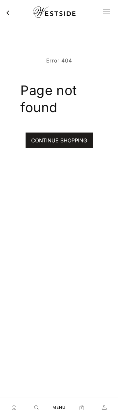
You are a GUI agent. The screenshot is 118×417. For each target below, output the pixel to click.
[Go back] (7, 12)
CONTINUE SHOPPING (59, 140)
